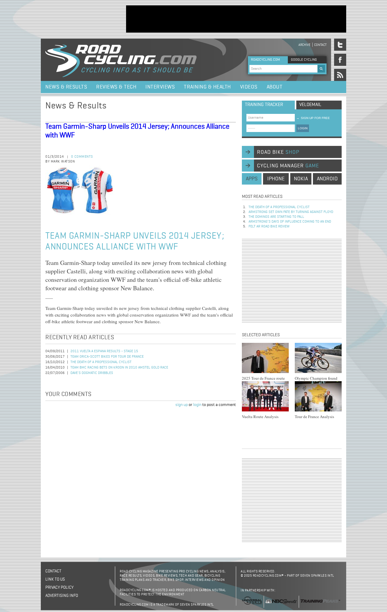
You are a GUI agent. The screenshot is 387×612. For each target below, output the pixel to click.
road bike (278, 152)
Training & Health (207, 87)
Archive (304, 45)
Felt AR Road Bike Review (269, 226)
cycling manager (288, 166)
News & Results (66, 87)
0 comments (82, 157)
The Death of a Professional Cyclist (101, 362)
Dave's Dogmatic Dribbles (91, 373)
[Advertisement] (236, 19)
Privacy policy (59, 587)
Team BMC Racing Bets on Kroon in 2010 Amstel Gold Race (119, 367)
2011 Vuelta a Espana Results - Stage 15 (104, 351)
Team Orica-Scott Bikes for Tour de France (107, 357)
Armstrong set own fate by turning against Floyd (291, 212)
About (275, 87)
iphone (276, 179)
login (197, 405)
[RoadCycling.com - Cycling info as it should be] (121, 60)
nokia (301, 179)
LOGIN (302, 128)
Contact (320, 45)
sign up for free (313, 118)
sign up (181, 405)
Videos (249, 87)
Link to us (55, 579)
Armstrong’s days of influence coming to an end (290, 222)
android (327, 179)
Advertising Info (61, 596)
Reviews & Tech (116, 87)
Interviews (160, 87)
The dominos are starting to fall (276, 217)
